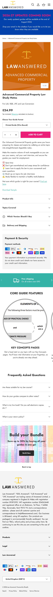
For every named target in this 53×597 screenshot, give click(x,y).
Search (4, 591)
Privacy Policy (13, 591)
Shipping (15, 114)
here (42, 521)
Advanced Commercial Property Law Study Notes (22, 38)
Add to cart (35, 134)
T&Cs (11, 521)
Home (4, 38)
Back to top (26, 467)
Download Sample (9, 190)
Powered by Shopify (22, 587)
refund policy (20, 521)
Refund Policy (23, 591)
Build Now (27, 453)
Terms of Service (34, 591)
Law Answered (11, 587)
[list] (26, 66)
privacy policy (34, 521)
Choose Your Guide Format (12, 119)
